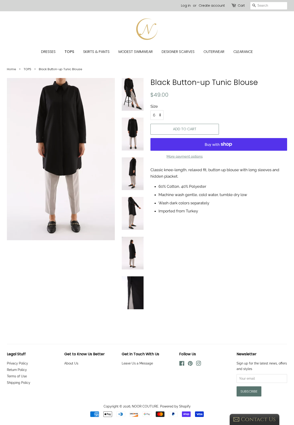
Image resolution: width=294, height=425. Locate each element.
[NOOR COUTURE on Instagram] (198, 364)
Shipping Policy (18, 383)
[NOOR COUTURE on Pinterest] (190, 364)
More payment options (185, 156)
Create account (212, 5)
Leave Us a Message (137, 363)
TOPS (69, 51)
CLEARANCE (243, 51)
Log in (186, 5)
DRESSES (48, 51)
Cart (241, 5)
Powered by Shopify (175, 406)
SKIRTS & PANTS (96, 51)
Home (11, 69)
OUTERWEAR (214, 51)
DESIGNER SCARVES (178, 51)
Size (154, 106)
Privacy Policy (17, 363)
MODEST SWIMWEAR (136, 51)
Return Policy (17, 370)
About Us (71, 363)
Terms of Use (17, 376)
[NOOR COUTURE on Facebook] (181, 364)
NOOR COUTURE (145, 406)
